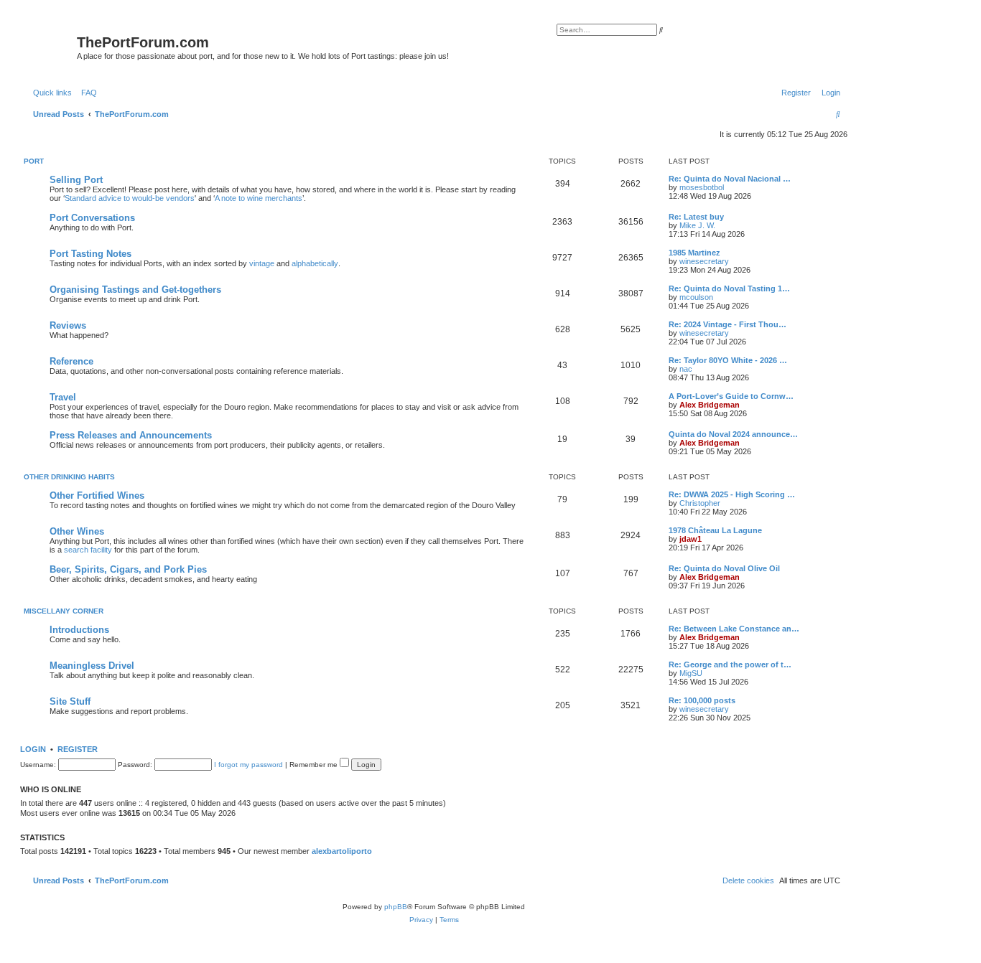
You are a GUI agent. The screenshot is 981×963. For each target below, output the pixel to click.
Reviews (68, 325)
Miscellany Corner (63, 611)
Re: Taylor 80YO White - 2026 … (728, 360)
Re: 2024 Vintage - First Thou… (727, 324)
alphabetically (315, 263)
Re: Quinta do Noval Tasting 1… (729, 288)
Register (77, 749)
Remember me (314, 765)
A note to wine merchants (258, 198)
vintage (261, 263)
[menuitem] (86, 92)
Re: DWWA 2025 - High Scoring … (732, 494)
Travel (63, 397)
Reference (71, 361)
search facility (88, 549)
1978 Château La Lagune (715, 530)
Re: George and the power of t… (730, 664)
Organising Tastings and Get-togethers (135, 289)
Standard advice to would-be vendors (130, 198)
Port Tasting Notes (90, 253)
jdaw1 (690, 539)
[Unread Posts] (50, 45)
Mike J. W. (697, 225)
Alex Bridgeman (709, 404)
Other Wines (77, 531)
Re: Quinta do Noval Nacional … (730, 178)
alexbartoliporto (342, 851)
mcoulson (696, 297)
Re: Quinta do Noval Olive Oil (724, 568)
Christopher (699, 503)
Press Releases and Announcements (131, 435)
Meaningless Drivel (92, 665)
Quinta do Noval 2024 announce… (733, 434)
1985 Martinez (694, 252)
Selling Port (76, 179)
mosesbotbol (701, 187)
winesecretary (704, 261)
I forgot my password (248, 765)
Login (33, 749)
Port (34, 161)
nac (685, 369)
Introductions (79, 629)
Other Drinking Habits (69, 477)
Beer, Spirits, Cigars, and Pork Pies (128, 569)
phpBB (395, 907)
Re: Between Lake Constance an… (734, 628)
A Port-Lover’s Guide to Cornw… (731, 396)
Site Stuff (70, 701)
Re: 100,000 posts (702, 700)
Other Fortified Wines (97, 495)
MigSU (690, 673)
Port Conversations (92, 217)
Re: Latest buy (696, 216)
